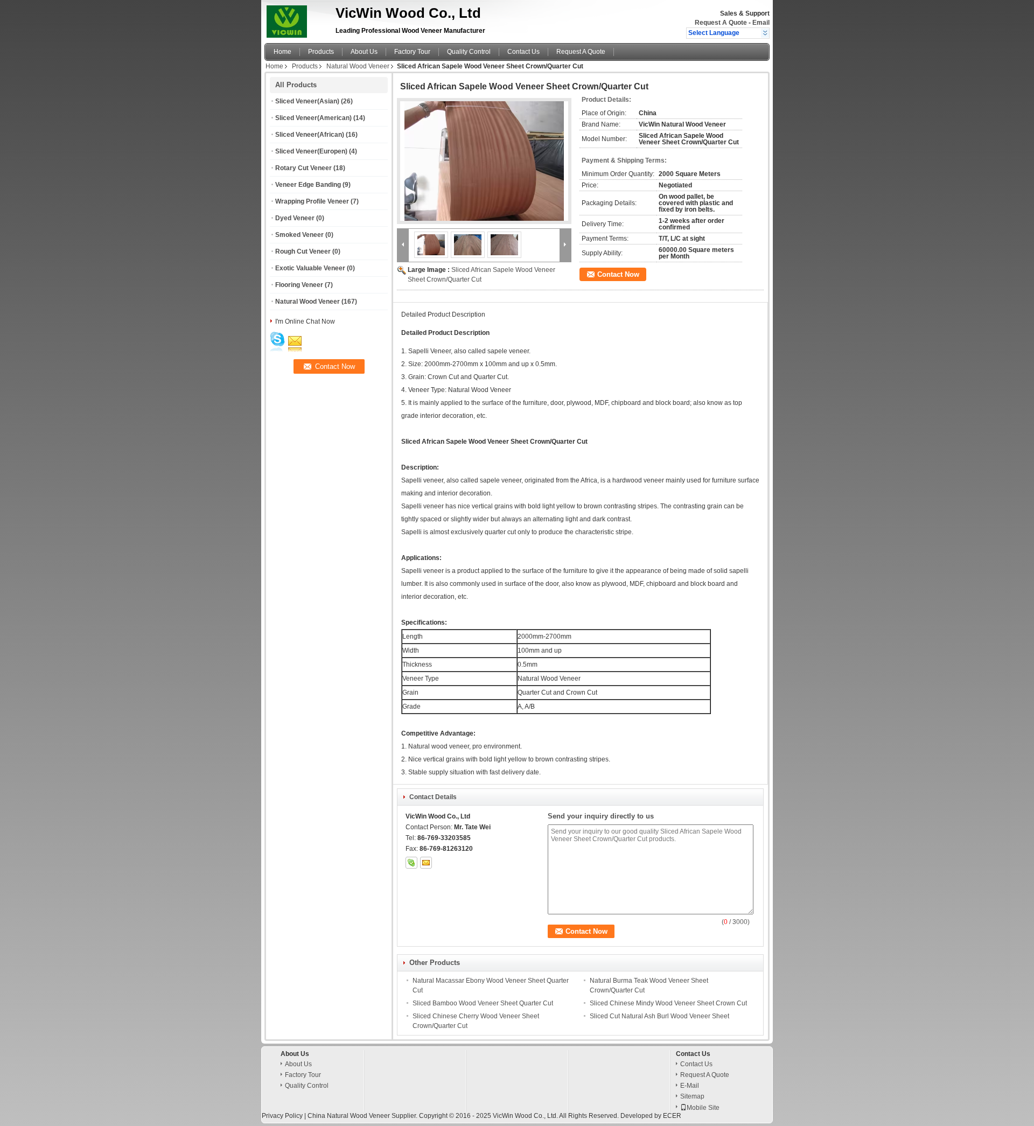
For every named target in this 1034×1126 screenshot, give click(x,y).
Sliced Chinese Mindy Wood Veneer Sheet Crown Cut (668, 1003)
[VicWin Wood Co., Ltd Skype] (411, 863)
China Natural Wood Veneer (349, 1116)
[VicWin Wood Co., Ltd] (765, 33)
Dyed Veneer (295, 218)
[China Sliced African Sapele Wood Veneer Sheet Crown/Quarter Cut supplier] (484, 161)
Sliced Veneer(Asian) (307, 101)
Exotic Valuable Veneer (310, 268)
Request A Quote (721, 22)
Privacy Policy (282, 1116)
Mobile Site (703, 1107)
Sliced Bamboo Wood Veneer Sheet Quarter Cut (483, 1003)
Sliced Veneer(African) (309, 134)
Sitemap (692, 1096)
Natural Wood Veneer (357, 66)
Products (321, 51)
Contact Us (523, 51)
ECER (672, 1116)
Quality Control (469, 51)
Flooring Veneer (299, 285)
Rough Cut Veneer (303, 251)
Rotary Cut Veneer (303, 168)
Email (761, 22)
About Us (364, 51)
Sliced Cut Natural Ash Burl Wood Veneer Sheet (659, 1016)
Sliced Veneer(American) (313, 118)
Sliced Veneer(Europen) (311, 151)
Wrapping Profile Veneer (312, 201)
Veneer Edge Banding (308, 184)
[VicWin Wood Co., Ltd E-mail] (426, 863)
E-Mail (689, 1085)
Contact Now (618, 274)
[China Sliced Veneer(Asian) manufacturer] (297, 19)
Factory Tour (412, 51)
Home (282, 51)
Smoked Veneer (299, 235)
